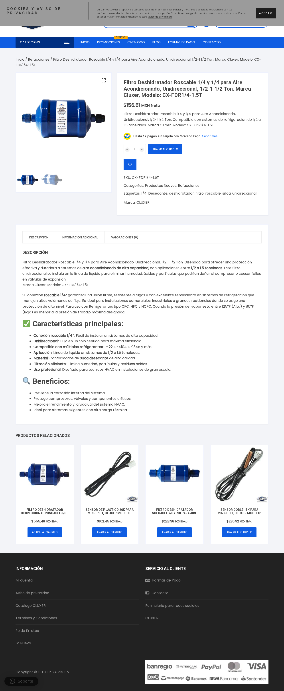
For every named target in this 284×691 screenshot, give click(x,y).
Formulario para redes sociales (172, 605)
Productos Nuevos (160, 185)
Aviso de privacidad (32, 592)
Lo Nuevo (23, 643)
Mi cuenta (24, 580)
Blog (156, 42)
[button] (103, 80)
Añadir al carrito (165, 149)
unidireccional (244, 193)
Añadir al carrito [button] (44, 532)
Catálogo (136, 42)
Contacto (212, 42)
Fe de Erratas (27, 630)
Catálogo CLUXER (31, 605)
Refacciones (38, 59)
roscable (213, 193)
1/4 (144, 193)
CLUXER (143, 202)
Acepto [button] (266, 13)
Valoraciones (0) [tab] (124, 237)
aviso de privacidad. (160, 16)
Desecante (158, 193)
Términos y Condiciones (36, 618)
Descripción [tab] (38, 237)
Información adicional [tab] (80, 237)
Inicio (85, 42)
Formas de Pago (181, 42)
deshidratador (181, 193)
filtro (199, 193)
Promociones (110, 40)
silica (226, 193)
